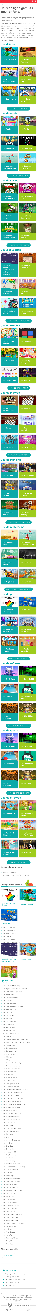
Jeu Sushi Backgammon (11, 1131)
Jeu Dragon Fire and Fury (12, 942)
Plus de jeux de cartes (19, 245)
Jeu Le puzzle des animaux (12, 1093)
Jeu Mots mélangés (9, 1161)
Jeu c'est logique (8, 1176)
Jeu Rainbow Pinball (10, 1184)
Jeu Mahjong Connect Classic (13, 1223)
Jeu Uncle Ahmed (9, 1030)
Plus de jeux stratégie (18, 862)
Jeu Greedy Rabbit (9, 1009)
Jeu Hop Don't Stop (9, 933)
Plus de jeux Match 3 (18, 388)
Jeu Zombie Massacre (10, 1187)
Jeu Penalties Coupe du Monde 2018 (15, 1039)
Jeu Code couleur (9, 1149)
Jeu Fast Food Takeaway (11, 986)
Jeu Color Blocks (8, 1146)
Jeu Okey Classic (9, 1244)
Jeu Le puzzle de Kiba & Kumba (14, 1098)
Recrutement (30, 1296)
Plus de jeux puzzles (18, 659)
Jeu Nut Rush (7, 1018)
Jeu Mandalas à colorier (11, 1164)
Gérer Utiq (8, 1299)
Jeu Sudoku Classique (10, 1158)
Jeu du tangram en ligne (11, 1107)
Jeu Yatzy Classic (9, 1232)
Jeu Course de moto (10, 1048)
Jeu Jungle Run (8, 1024)
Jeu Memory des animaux (12, 1119)
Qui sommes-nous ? (8, 1296)
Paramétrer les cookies (25, 1297)
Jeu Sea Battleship (9, 1226)
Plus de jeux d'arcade (18, 176)
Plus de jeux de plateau (18, 455)
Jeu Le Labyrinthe (9, 1054)
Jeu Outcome (7, 1012)
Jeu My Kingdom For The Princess (15, 989)
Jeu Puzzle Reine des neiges (12, 1063)
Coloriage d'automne (12, 1277)
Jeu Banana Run (9, 1027)
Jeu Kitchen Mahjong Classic (13, 1214)
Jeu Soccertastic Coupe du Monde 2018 (16, 1042)
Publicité (23, 1296)
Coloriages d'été (10, 1285)
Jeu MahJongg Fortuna (11, 1205)
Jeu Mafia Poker (8, 995)
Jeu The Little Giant (9, 1021)
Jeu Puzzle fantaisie (9, 1072)
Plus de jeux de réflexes (18, 726)
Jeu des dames (8, 1134)
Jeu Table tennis (8, 1036)
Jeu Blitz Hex (7, 1057)
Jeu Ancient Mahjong (10, 1220)
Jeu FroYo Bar (8, 1001)
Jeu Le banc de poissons (11, 1140)
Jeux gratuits (8, 1255)
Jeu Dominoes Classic (10, 1238)
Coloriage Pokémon (12, 1282)
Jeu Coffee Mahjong (10, 1211)
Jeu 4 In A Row (8, 1235)
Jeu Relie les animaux (10, 1155)
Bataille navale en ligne (11, 1033)
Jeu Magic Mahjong (10, 1202)
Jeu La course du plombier (12, 1113)
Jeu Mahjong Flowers (10, 1217)
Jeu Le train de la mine (11, 1087)
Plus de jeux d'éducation (19, 321)
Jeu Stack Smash (9, 927)
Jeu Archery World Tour (11, 1196)
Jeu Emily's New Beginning (12, 992)
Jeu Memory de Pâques (11, 1122)
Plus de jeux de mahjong (19, 522)
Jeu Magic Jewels (9, 939)
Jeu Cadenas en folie (10, 1051)
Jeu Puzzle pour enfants (11, 1069)
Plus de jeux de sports (18, 793)
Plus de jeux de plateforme (18, 589)
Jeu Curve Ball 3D (9, 930)
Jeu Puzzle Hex (8, 1075)
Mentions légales (17, 1299)
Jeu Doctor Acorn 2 (10, 1193)
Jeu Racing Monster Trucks (12, 1190)
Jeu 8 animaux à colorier (11, 1182)
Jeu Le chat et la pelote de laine (14, 1104)
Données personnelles (11, 1297)
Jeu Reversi (7, 1137)
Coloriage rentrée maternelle (15, 1274)
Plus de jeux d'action (18, 109)
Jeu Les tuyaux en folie (11, 1084)
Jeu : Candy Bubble (9, 1152)
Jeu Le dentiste (8, 1173)
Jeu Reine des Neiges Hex (12, 1066)
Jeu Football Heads (9, 1045)
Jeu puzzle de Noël (9, 1081)
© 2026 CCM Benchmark (19, 1301)
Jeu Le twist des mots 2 (11, 1170)
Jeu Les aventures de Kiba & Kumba (15, 1090)
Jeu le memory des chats (12, 1128)
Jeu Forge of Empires (10, 998)
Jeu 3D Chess (7, 1229)
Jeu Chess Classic (9, 1241)
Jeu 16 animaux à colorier (12, 1179)
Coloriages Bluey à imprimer (15, 1279)
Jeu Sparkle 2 (7, 936)
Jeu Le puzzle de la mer (11, 1096)
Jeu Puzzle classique (10, 1078)
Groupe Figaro (28, 1299)
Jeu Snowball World (10, 1003)
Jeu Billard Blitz (8, 1060)
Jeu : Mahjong (8, 1125)
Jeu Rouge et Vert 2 (10, 1110)
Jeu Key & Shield (8, 1015)
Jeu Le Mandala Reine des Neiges (14, 1167)
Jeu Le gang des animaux (12, 1101)
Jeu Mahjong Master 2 (10, 1208)
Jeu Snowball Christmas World (13, 1006)
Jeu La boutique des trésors (12, 1116)
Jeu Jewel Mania (8, 1143)
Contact (17, 1296)
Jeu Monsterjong (9, 1199)
